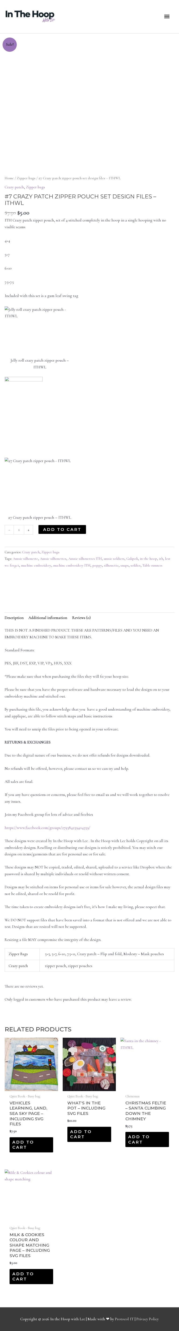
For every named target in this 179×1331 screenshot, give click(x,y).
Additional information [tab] (47, 617)
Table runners (152, 565)
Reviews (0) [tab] (81, 617)
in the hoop (148, 559)
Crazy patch (14, 187)
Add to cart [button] (23, 1145)
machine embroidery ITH (71, 565)
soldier (136, 565)
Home (9, 178)
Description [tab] (14, 617)
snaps (124, 565)
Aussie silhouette (25, 559)
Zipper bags (26, 178)
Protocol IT (124, 1319)
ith (161, 559)
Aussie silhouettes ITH (85, 559)
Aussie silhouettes (53, 559)
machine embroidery (36, 565)
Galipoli (132, 559)
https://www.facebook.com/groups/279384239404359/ (47, 827)
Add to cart (62, 529)
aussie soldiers (114, 559)
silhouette (111, 565)
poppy (97, 565)
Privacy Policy (147, 1319)
